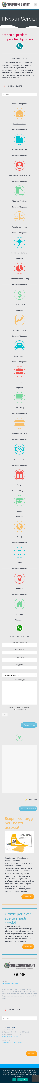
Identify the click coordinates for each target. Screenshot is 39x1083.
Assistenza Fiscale (19, 149)
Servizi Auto (19, 356)
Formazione (20, 511)
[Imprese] (19, 320)
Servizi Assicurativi (19, 253)
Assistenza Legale (19, 227)
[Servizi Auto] (19, 346)
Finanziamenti (19, 304)
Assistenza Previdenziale (19, 175)
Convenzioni (19, 459)
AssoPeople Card (19, 433)
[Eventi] (19, 475)
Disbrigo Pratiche (19, 201)
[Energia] (19, 578)
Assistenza (31, 1054)
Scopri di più (28, 897)
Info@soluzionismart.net (10, 1036)
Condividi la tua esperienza (28, 809)
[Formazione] (19, 500)
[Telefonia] (19, 552)
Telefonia (19, 563)
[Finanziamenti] (19, 294)
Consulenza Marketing (19, 279)
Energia (19, 588)
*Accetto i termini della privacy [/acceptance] (19, 708)
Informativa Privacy (29, 725)
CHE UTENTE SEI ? (19, 58)
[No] (36, 1075)
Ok (14, 1080)
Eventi (19, 485)
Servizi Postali (19, 124)
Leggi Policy (23, 1080)
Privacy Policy (17, 1042)
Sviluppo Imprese (19, 330)
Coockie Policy (6, 1042)
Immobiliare (19, 614)
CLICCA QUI (28, 947)
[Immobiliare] (19, 604)
